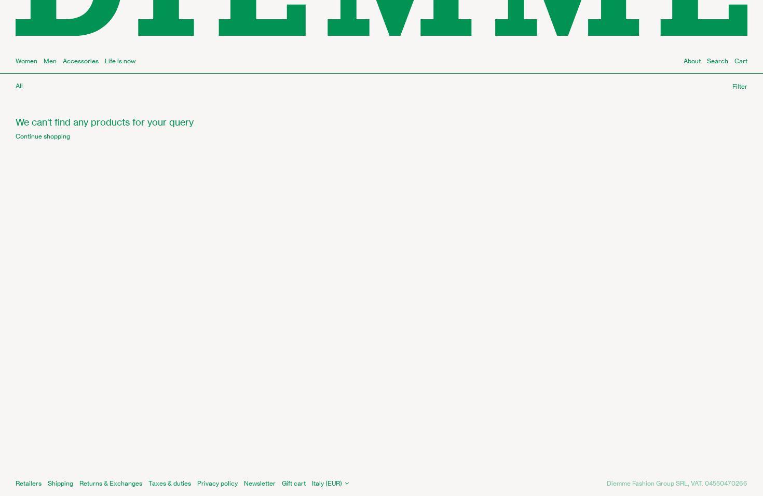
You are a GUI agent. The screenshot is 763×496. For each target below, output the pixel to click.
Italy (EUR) (327, 483)
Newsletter (260, 483)
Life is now (120, 61)
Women (26, 61)
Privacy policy (217, 483)
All (19, 86)
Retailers (29, 483)
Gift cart (294, 483)
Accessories (81, 61)
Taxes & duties (169, 483)
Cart (740, 61)
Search (717, 61)
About (692, 61)
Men (50, 61)
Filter (739, 86)
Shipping (60, 483)
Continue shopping (43, 136)
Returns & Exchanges (110, 483)
